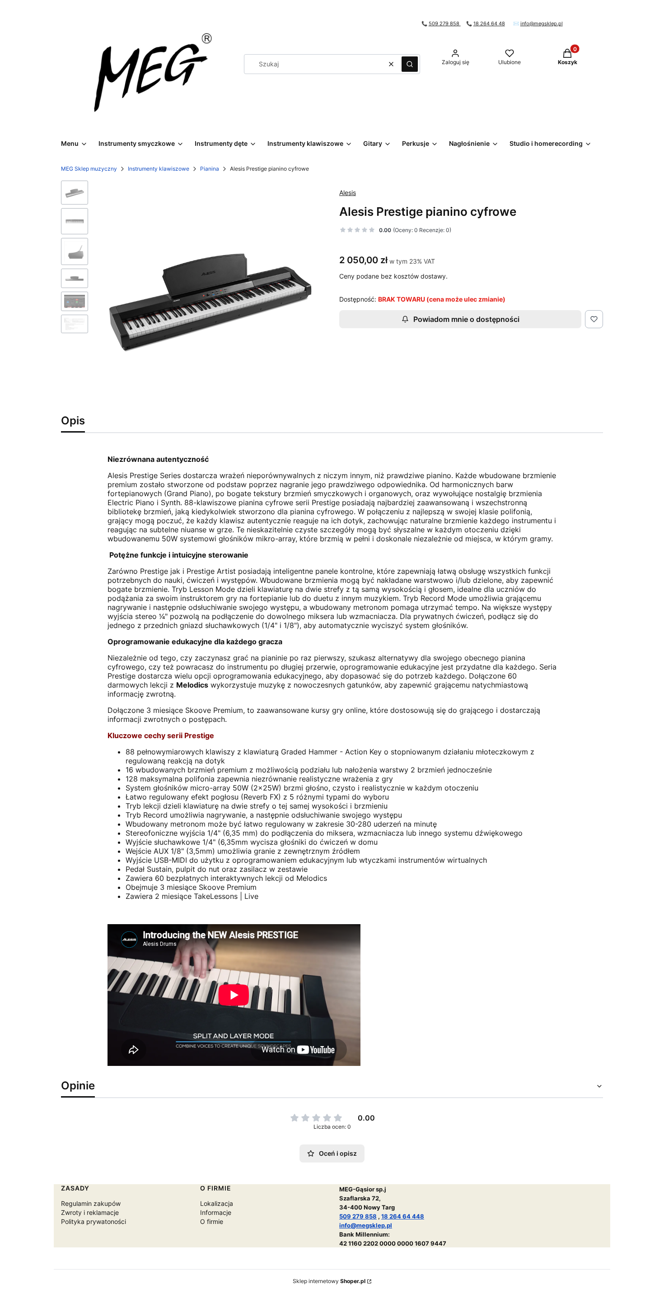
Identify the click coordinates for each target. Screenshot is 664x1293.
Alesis (347, 192)
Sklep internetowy (329, 1281)
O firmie (211, 1221)
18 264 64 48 (489, 24)
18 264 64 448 (402, 1216)
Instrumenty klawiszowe (158, 168)
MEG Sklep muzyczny (89, 168)
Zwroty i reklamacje (90, 1212)
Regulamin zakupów (91, 1203)
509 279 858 (445, 24)
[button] (410, 64)
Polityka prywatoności (93, 1221)
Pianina (209, 168)
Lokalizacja (216, 1203)
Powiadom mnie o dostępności (466, 319)
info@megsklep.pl (541, 24)
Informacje (215, 1212)
